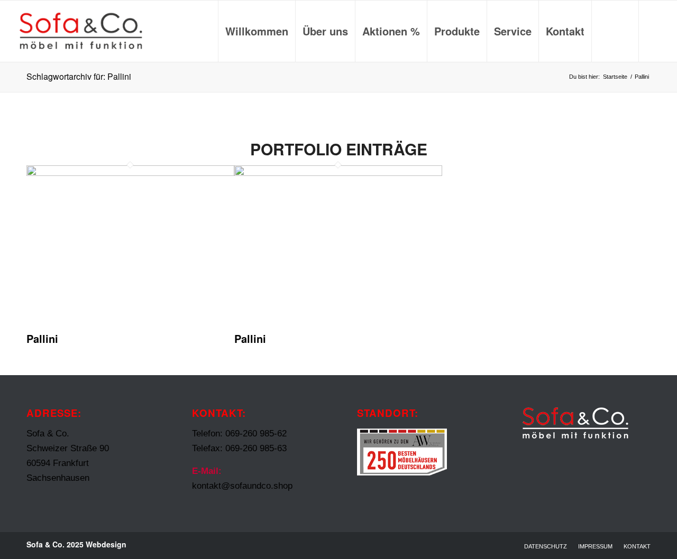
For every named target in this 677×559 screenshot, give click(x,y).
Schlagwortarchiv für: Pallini (78, 76)
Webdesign (106, 544)
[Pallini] (130, 173)
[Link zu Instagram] (655, 31)
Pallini (42, 338)
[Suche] (615, 31)
